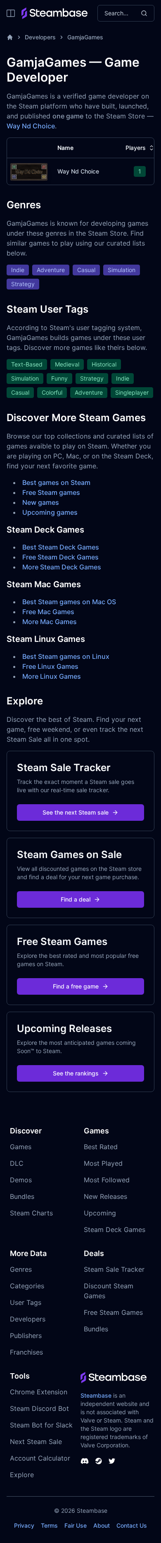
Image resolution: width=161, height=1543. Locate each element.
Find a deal (75, 899)
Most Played (103, 1163)
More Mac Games (49, 621)
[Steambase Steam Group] (98, 1461)
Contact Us (131, 1525)
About (101, 1525)
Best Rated (101, 1147)
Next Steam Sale (36, 1441)
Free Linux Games (50, 666)
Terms (49, 1525)
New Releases (105, 1196)
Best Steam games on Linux (65, 656)
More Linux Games (51, 676)
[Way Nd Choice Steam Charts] (28, 170)
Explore (22, 1475)
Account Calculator (40, 1458)
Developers (40, 37)
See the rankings (76, 1073)
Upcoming (100, 1213)
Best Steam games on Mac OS (69, 602)
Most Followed (107, 1180)
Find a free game (76, 986)
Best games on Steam (56, 482)
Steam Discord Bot (39, 1408)
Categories (27, 1286)
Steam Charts (31, 1213)
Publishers (26, 1335)
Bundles (22, 1196)
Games (20, 1147)
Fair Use (75, 1525)
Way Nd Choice (31, 126)
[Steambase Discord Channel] (84, 1461)
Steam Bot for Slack (41, 1425)
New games (40, 502)
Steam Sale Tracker (114, 1269)
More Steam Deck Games (61, 567)
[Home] (10, 37)
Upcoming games (50, 512)
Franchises (26, 1352)
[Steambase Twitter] (112, 1461)
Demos (21, 1180)
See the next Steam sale (76, 812)
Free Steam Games (113, 1312)
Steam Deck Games (114, 1229)
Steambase (95, 1395)
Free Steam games (51, 492)
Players (135, 147)
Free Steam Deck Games (60, 557)
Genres (21, 1269)
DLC (17, 1163)
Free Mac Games (48, 612)
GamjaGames (85, 37)
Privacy (24, 1525)
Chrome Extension (38, 1392)
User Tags (25, 1302)
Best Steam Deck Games (60, 547)
